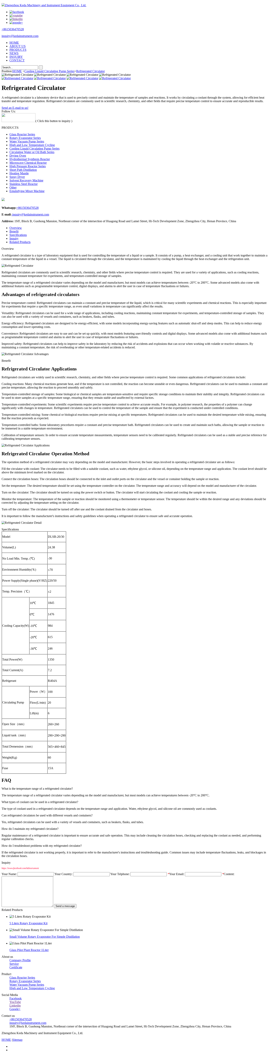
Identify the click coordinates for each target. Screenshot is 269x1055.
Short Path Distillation (23, 169)
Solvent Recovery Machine (26, 180)
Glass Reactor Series (22, 134)
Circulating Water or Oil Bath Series (31, 152)
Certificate (15, 967)
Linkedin (15, 1005)
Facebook (15, 998)
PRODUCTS (17, 49)
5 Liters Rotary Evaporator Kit (28, 923)
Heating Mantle (19, 173)
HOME (14, 42)
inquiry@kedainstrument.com (20, 36)
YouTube (15, 1002)
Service (14, 963)
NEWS (14, 53)
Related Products (20, 242)
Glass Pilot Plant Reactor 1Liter (29, 950)
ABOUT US (17, 46)
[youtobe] (16, 15)
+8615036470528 (13, 29)
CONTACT (17, 60)
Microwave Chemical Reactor (28, 162)
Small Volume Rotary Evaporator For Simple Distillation (44, 936)
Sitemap (17, 1039)
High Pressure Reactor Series (27, 166)
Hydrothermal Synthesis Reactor (29, 159)
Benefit (14, 231)
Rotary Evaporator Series (25, 138)
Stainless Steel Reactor (23, 184)
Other (13, 187)
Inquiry (14, 238)
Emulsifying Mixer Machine (27, 191)
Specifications (18, 235)
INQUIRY (16, 56)
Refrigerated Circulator (90, 71)
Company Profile (20, 960)
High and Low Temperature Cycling (32, 145)
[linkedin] (16, 19)
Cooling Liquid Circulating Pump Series (49, 71)
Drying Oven (17, 155)
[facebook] (16, 12)
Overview (15, 228)
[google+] (16, 22)
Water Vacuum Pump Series (26, 141)
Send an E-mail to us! (15, 107)
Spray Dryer (17, 177)
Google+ (14, 1009)
